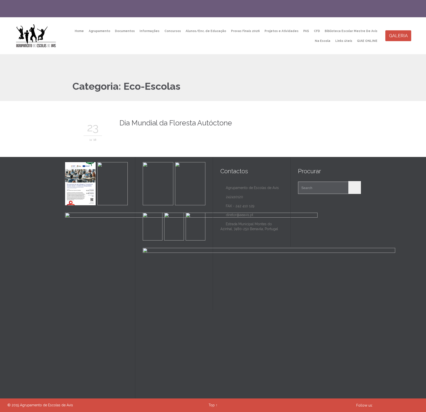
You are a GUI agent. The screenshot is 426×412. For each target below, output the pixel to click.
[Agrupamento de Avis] (36, 35)
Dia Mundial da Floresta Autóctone (175, 123)
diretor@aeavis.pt (236, 215)
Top (212, 405)
